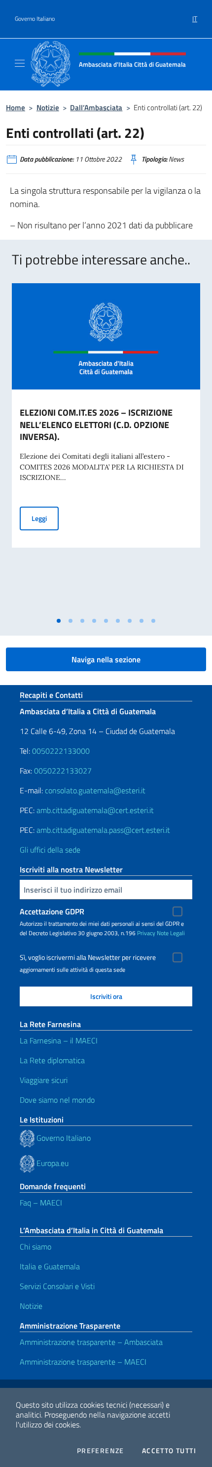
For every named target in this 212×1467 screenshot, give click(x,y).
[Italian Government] (28, 1138)
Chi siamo (35, 1246)
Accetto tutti (169, 1450)
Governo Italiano (35, 18)
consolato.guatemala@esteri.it (95, 790)
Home (15, 107)
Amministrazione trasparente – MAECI (83, 1362)
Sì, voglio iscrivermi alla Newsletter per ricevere (88, 957)
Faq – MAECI (41, 1202)
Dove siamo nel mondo (57, 1100)
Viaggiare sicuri (44, 1080)
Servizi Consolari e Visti (57, 1286)
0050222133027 (63, 771)
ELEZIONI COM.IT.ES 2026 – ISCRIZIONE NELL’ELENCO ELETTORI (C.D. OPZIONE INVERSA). (96, 425)
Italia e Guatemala (50, 1266)
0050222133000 (61, 751)
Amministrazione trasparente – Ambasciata (91, 1342)
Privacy (146, 933)
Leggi (45, 518)
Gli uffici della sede (50, 850)
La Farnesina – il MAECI (59, 1040)
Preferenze (100, 1450)
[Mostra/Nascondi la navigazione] (20, 63)
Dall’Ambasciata (96, 107)
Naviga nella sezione (106, 659)
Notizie (47, 107)
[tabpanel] (106, 447)
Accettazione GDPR (52, 911)
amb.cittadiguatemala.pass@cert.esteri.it (103, 830)
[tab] (59, 621)
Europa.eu (52, 1163)
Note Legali (171, 933)
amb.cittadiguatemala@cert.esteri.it (95, 810)
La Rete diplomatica (52, 1060)
